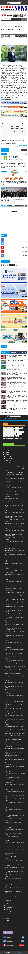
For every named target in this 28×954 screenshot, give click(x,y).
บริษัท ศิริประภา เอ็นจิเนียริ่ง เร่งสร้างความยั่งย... (14, 836)
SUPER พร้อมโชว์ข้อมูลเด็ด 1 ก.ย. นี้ (12, 897)
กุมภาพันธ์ (8, 913)
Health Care (6, 434)
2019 (5, 925)
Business (20, 427)
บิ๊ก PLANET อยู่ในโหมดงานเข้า (11, 548)
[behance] (17, 1)
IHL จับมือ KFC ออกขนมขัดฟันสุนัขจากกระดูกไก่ (15, 677)
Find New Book (7, 438)
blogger (5, 205)
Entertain (14, 427)
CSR (13, 429)
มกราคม (7, 916)
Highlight (14, 352)
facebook (23, 205)
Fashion (12, 436)
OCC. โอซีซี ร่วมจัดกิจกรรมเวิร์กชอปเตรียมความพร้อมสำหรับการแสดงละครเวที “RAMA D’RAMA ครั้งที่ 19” (16, 391)
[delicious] (21, 1)
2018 (5, 927)
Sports (17, 429)
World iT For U (7, 429)
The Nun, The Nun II (9, 689)
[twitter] (8, 1)
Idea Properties (7, 432)
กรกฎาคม (8, 903)
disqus (13, 205)
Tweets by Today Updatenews (7, 412)
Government (15, 432)
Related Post (5, 150)
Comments (23, 352)
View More (25, 149)
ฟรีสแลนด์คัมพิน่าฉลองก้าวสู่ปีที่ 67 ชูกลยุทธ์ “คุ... (15, 466)
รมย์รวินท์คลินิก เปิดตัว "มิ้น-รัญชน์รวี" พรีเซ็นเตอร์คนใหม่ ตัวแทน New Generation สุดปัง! (17, 378)
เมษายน (7, 909)
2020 (5, 922)
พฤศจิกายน (8, 458)
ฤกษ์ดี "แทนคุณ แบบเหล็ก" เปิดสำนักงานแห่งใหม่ (15, 733)
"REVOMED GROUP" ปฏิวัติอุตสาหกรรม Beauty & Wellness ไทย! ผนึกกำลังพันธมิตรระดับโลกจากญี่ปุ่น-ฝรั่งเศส (17, 373)
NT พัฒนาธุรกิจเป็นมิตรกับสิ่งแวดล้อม (15, 360)
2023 (5, 454)
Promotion (13, 434)
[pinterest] (10, 1)
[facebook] (6, 1)
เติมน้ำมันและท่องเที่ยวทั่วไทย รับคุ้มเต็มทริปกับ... (15, 557)
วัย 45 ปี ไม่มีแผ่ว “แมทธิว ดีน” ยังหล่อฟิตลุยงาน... (15, 699)
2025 (5, 450)
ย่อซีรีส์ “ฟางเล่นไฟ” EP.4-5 (10, 813)
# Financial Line (7, 99)
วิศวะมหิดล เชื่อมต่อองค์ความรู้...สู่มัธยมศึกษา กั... (15, 472)
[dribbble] (13, 1)
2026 (5, 448)
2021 (5, 920)
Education (19, 434)
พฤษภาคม (8, 907)
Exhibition (6, 436)
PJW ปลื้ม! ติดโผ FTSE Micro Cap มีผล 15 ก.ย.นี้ (14, 742)
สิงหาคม (7, 465)
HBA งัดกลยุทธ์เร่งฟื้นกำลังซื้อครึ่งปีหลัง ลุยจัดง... (14, 664)
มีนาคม (7, 911)
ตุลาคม (7, 460)
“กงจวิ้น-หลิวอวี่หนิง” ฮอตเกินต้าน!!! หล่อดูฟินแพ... (15, 481)
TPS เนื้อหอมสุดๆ (8, 894)
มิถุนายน (7, 905)
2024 (5, 452)
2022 (5, 918)
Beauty (16, 436)
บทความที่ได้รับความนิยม (5, 353)
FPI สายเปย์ (7, 882)
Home (2, 26)
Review (19, 438)
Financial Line (7, 26)
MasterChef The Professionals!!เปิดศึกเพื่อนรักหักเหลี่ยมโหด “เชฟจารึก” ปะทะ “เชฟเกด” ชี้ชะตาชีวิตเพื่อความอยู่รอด (17, 396)
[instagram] (19, 1)
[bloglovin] (12, 1)
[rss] (15, 1)
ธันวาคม (7, 456)
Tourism (21, 432)
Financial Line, (22, 33)
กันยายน (7, 462)
